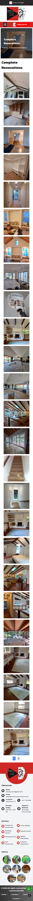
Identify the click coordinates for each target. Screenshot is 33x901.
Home (4, 894)
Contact (16, 899)
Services (15, 894)
